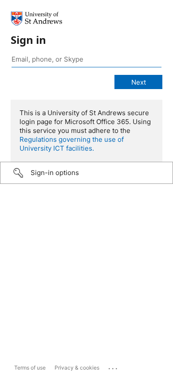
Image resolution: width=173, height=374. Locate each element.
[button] (86, 172)
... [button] (113, 366)
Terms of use (30, 367)
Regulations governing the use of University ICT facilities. (72, 143)
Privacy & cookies (77, 367)
